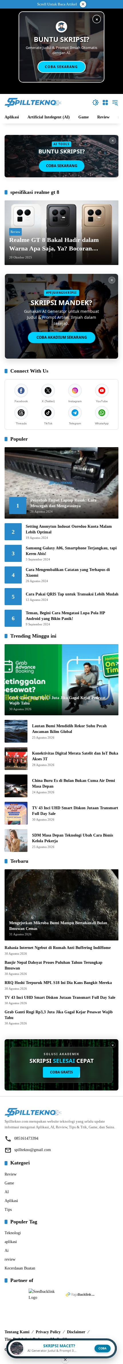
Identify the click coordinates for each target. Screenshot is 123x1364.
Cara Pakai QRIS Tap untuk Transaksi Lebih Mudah (72, 594)
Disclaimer (76, 1332)
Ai (7, 1250)
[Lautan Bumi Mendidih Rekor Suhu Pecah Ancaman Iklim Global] (16, 731)
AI (7, 1192)
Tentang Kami (17, 1332)
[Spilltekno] (33, 102)
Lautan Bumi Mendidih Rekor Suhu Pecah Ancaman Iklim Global (69, 729)
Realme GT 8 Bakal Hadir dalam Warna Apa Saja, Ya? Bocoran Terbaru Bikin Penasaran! (54, 244)
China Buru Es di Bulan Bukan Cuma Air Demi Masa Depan (73, 783)
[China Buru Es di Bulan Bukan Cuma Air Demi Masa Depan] (16, 786)
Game (9, 1183)
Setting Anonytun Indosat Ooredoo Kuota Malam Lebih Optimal (69, 529)
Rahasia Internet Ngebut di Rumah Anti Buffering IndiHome (58, 948)
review (10, 1259)
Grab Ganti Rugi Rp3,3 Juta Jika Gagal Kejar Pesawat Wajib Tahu (59, 1015)
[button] (95, 102)
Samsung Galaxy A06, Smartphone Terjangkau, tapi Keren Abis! (71, 551)
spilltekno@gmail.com (32, 1150)
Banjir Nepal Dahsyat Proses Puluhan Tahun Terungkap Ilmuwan (53, 965)
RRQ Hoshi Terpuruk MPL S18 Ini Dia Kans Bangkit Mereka (58, 983)
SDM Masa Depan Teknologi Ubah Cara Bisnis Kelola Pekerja (72, 838)
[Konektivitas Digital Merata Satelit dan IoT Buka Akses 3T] (16, 758)
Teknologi (13, 1233)
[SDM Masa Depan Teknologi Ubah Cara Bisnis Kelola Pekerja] (16, 840)
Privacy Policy (48, 1332)
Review (15, 231)
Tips (8, 1209)
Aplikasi (11, 1201)
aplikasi (11, 1242)
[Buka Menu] (105, 102)
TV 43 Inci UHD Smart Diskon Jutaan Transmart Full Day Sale (75, 811)
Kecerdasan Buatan (20, 1268)
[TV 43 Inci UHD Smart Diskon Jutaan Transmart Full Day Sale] (16, 813)
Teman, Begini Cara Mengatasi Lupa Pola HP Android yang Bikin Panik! (65, 616)
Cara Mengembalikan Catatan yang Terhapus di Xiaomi (68, 573)
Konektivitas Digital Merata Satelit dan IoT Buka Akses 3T (75, 756)
